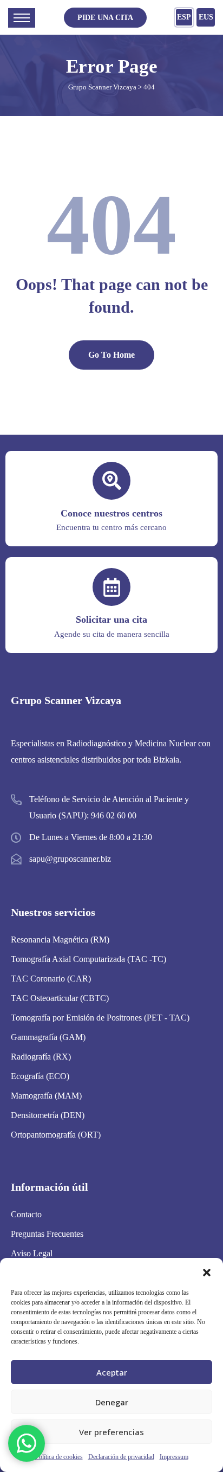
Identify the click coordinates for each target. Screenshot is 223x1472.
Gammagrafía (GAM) (48, 1037)
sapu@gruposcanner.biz (70, 858)
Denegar (111, 1402)
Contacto (26, 1214)
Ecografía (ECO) (40, 1076)
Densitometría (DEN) (47, 1115)
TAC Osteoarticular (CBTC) (60, 998)
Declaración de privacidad (121, 1457)
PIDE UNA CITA (105, 18)
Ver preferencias (111, 1431)
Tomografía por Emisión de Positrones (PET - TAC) (100, 1017)
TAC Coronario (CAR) (51, 978)
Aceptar (111, 1372)
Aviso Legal (32, 1253)
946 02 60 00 (113, 815)
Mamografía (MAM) (46, 1095)
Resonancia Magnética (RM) (60, 939)
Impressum (174, 1457)
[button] (206, 1271)
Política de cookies (59, 1457)
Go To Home (111, 354)
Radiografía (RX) (41, 1056)
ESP (184, 17)
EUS (206, 17)
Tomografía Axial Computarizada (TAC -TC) (88, 959)
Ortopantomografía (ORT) (56, 1134)
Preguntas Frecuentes (47, 1233)
